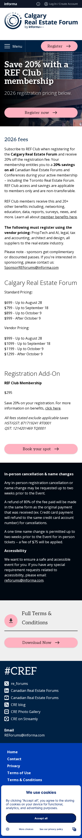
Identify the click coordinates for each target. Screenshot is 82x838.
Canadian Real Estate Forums (35, 690)
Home (12, 752)
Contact (14, 759)
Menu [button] (17, 46)
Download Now (36, 642)
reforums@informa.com (24, 580)
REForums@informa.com (24, 735)
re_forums (19, 683)
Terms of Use (19, 772)
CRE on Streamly (24, 718)
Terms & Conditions (24, 779)
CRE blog (18, 704)
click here (53, 408)
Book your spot (37, 449)
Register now (37, 112)
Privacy (13, 766)
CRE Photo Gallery (25, 711)
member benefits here (58, 217)
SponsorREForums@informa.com (31, 267)
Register (55, 46)
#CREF (20, 671)
